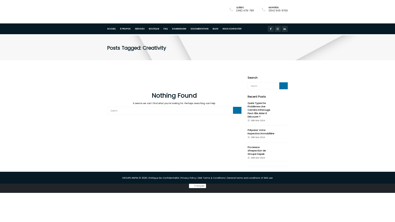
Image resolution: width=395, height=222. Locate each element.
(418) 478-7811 (245, 10)
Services (140, 28)
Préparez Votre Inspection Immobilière (261, 131)
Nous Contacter (232, 28)
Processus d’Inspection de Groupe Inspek (257, 151)
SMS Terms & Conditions (211, 177)
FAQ (166, 28)
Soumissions (179, 28)
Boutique (154, 28)
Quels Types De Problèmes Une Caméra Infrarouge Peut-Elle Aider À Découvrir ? (259, 109)
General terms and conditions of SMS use (250, 177)
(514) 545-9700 (278, 10)
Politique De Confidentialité (164, 177)
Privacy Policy (188, 177)
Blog (215, 28)
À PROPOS (125, 28)
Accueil (111, 28)
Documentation (200, 28)
